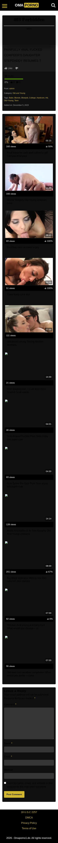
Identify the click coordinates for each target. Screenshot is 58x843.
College (32, 98)
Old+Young (8, 100)
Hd (46, 98)
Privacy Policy (29, 823)
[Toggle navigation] (4, 5)
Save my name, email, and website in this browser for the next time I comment (29, 785)
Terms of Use (29, 828)
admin (12, 89)
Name (8, 743)
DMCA (29, 817)
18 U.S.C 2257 (29, 812)
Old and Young (19, 93)
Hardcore (41, 98)
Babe (11, 98)
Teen (16, 100)
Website (8, 770)
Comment (10, 704)
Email (8, 756)
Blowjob (24, 98)
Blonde (17, 98)
